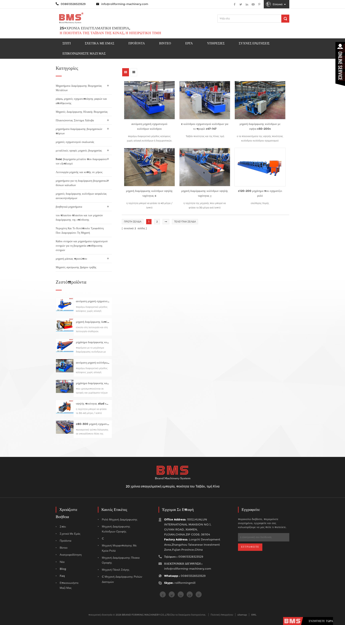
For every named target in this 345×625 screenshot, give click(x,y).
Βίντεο (165, 43)
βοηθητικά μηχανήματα (69, 206)
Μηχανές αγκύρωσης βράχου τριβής (76, 267)
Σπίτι (66, 43)
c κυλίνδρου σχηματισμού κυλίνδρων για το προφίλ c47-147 (204, 126)
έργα (189, 43)
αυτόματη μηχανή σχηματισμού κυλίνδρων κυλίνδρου (149, 126)
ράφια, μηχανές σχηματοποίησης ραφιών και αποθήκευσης (81, 101)
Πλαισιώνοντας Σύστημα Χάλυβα (75, 120)
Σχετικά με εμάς (99, 43)
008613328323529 (190, 556)
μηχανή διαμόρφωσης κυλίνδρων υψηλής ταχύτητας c (149, 193)
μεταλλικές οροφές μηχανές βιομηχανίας (79, 150)
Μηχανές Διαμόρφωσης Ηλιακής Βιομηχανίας (82, 112)
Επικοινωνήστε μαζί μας (84, 53)
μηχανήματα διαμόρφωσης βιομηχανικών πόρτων (79, 131)
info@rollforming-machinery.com (124, 4)
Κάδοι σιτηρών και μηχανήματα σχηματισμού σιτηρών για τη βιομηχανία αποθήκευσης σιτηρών (82, 245)
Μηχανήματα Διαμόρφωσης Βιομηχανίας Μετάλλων (79, 88)
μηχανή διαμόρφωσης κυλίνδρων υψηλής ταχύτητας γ (204, 193)
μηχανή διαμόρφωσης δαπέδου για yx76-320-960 (93, 321)
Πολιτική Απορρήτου (222, 614)
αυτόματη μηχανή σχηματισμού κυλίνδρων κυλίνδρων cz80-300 (93, 301)
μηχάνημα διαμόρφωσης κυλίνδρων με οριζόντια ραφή (93, 342)
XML (254, 614)
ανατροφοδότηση (71, 554)
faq (62, 576)
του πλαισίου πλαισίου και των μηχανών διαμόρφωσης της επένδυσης (79, 217)
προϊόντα (136, 43)
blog (63, 569)
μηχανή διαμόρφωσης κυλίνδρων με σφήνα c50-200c (260, 126)
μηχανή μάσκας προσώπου (71, 258)
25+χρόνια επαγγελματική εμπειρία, (95, 28)
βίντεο (63, 547)
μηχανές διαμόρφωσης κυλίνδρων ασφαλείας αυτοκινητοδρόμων (81, 196)
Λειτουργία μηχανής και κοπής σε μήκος (79, 172)
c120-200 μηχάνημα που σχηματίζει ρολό (260, 193)
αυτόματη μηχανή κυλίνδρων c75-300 (93, 362)
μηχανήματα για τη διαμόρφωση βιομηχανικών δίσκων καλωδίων (82, 183)
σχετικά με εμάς (70, 533)
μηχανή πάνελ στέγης (115, 569)
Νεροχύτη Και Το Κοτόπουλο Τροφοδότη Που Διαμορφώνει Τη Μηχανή (80, 230)
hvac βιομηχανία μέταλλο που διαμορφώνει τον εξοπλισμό (81, 161)
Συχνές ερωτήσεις (254, 43)
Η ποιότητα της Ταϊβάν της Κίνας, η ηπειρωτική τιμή (110, 33)
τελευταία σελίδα (185, 221)
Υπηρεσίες (216, 43)
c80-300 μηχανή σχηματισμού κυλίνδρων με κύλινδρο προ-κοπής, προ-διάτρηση (93, 424)
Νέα (62, 562)
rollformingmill (184, 583)
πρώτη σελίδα (132, 221)
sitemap (242, 614)
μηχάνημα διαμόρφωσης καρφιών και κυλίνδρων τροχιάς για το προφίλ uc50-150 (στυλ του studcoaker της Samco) (93, 383)
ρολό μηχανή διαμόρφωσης (119, 519)
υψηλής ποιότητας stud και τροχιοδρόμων (93, 403)
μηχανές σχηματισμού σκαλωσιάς (75, 142)
